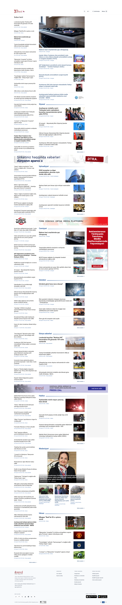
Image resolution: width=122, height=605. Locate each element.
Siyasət (42, 104)
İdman (41, 513)
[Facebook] (19, 596)
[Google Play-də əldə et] (102, 596)
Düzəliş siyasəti (77, 582)
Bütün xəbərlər (80, 152)
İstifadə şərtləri (95, 573)
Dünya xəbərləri (45, 334)
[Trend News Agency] (19, 572)
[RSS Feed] (34, 596)
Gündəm (42, 280)
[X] (22, 596)
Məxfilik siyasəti (95, 575)
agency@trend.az (18, 587)
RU (106, 602)
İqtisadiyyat (44, 166)
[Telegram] (28, 596)
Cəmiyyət (43, 228)
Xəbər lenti (18, 17)
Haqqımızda (77, 573)
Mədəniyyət (44, 449)
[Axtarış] (84, 11)
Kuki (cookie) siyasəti (96, 579)
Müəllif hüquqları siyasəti (97, 577)
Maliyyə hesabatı (78, 584)
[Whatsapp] (16, 596)
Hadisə (42, 396)
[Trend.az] (19, 11)
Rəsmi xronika (59, 575)
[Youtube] (25, 596)
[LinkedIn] (31, 596)
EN (100, 602)
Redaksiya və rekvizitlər (79, 575)
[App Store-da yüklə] (91, 596)
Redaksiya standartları (79, 579)
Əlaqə (75, 577)
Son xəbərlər (59, 573)
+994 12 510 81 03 (18, 585)
